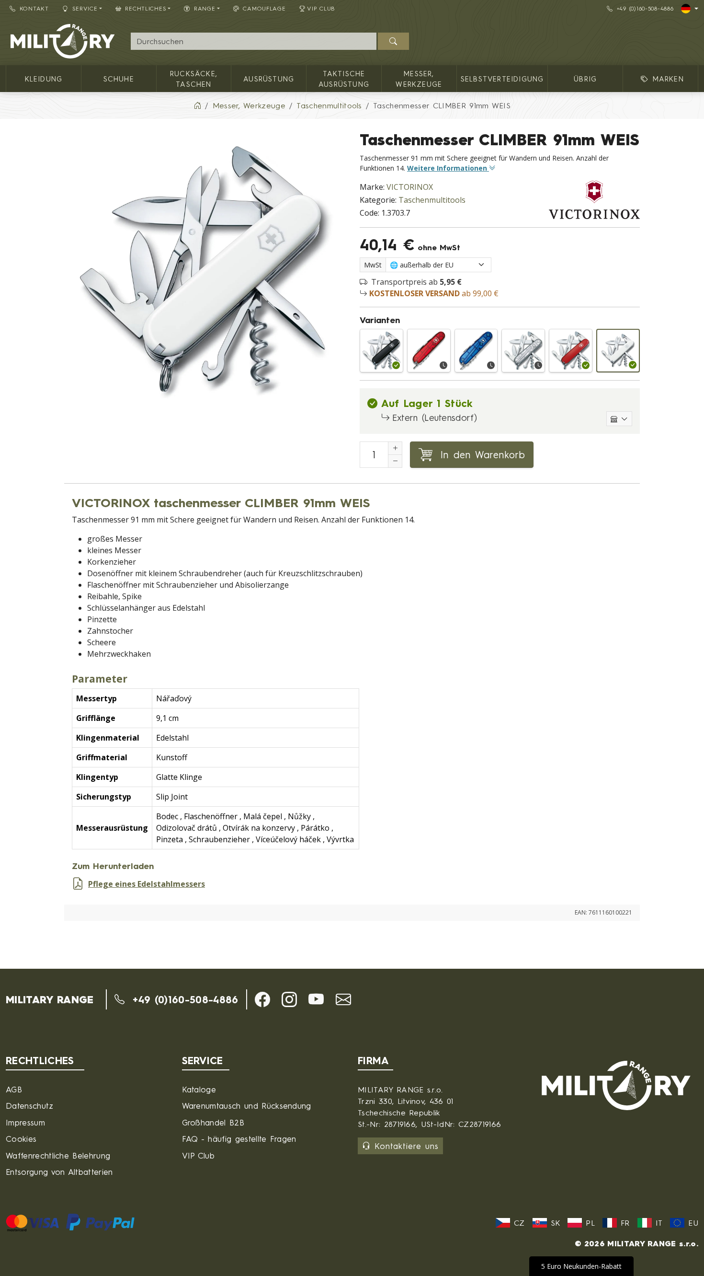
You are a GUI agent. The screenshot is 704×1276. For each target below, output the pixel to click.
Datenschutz (30, 1106)
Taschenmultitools (432, 200)
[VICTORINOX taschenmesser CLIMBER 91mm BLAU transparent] (476, 350)
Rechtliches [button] (145, 8)
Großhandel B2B (213, 1122)
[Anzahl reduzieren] (395, 461)
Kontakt (34, 8)
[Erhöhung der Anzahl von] (395, 448)
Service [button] (85, 8)
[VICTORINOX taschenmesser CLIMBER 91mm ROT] (570, 350)
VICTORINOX (409, 187)
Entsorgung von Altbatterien (59, 1172)
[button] (262, 999)
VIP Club (321, 8)
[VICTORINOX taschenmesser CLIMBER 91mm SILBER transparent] (523, 350)
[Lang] (689, 8)
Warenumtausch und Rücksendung (246, 1106)
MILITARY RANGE (49, 999)
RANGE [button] (205, 8)
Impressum (25, 1122)
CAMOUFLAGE (264, 8)
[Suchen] (393, 41)
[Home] (197, 105)
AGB (14, 1089)
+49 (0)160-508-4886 (645, 8)
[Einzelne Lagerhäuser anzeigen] (619, 418)
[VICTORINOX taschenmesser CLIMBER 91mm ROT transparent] (429, 350)
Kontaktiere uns (407, 1146)
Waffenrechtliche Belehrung (58, 1155)
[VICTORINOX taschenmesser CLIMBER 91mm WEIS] (618, 350)
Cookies (21, 1139)
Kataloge (199, 1089)
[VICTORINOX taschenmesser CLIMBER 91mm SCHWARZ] (381, 350)
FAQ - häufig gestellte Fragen (239, 1139)
